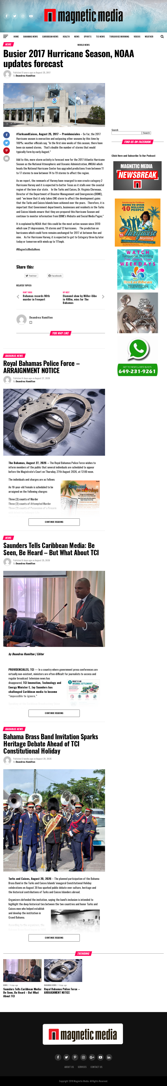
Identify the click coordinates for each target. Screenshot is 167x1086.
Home (16, 36)
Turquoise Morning (119, 36)
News (76, 36)
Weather (149, 36)
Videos (137, 36)
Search (115, 130)
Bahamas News (30, 36)
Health (66, 36)
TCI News (100, 36)
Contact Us (96, 1067)
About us (69, 1067)
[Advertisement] (132, 103)
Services (82, 1067)
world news (83, 44)
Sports (87, 36)
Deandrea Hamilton (25, 75)
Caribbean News (50, 36)
